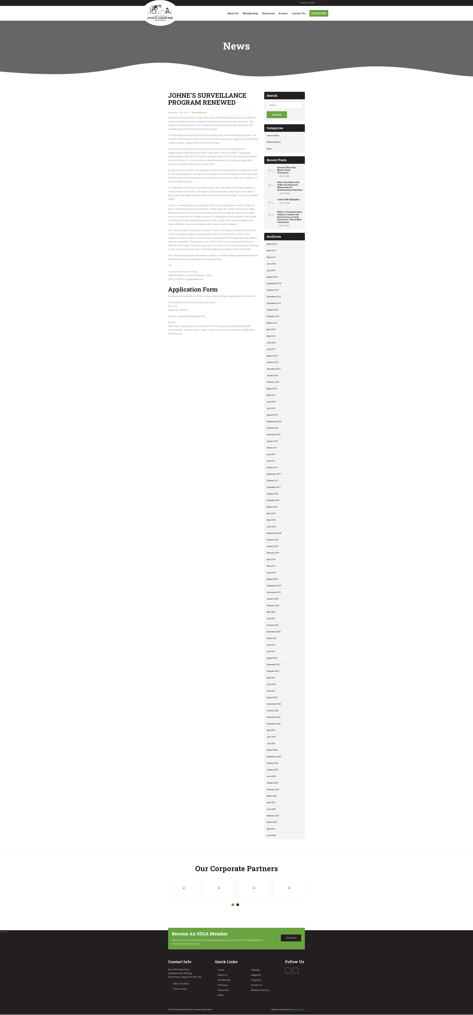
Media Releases (199, 112)
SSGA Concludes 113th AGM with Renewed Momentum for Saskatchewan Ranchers (289, 186)
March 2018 (272, 507)
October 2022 (273, 710)
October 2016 (273, 428)
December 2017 (274, 487)
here (248, 249)
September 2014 (274, 283)
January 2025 (272, 783)
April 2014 (271, 250)
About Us (232, 13)
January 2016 (272, 375)
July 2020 (271, 618)
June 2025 (271, 809)
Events (283, 13)
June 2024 (271, 776)
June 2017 (271, 454)
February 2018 (273, 500)
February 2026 (273, 816)
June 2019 (271, 572)
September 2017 (274, 474)
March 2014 (272, 244)
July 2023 (271, 743)
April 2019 (271, 559)
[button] (233, 905)
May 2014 (271, 257)
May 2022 (271, 678)
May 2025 (271, 802)
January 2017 (272, 441)
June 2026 (271, 835)
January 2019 (272, 546)
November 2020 (274, 632)
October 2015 (273, 362)
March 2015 (272, 323)
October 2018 (273, 540)
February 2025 (273, 789)
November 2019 (274, 592)
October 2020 (273, 625)
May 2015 (271, 336)
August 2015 (272, 356)
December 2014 (274, 303)
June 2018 (271, 526)
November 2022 (274, 717)
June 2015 (271, 342)
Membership (250, 13)
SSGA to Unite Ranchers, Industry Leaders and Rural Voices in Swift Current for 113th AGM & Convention (289, 217)
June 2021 (271, 645)
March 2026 (272, 822)
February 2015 (273, 316)
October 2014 (273, 290)
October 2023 (273, 763)
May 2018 (271, 520)
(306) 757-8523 (307, 3)
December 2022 (274, 724)
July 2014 (271, 270)
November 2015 (274, 369)
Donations (318, 13)
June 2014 (271, 264)
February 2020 (273, 605)
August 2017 (272, 467)
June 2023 (271, 737)
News (269, 149)
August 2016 (272, 415)
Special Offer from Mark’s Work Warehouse (286, 170)
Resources (268, 13)
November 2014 (274, 296)
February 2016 (273, 382)
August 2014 (272, 277)
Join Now (290, 938)
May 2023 (271, 730)
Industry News (273, 135)
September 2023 (274, 756)
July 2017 (271, 461)
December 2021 (274, 664)
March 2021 (272, 638)
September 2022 (274, 704)
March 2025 (272, 796)
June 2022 (271, 684)
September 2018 (274, 533)
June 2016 (271, 402)
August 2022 (272, 697)
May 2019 (271, 566)
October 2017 (273, 480)
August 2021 (272, 658)
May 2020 (271, 612)
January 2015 (272, 310)
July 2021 (271, 651)
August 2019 (272, 579)
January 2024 (272, 770)
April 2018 (271, 513)
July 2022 (271, 691)
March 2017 (272, 448)
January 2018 (272, 494)
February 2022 (273, 671)
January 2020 (272, 599)
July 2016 (271, 408)
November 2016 (274, 434)
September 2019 (274, 586)
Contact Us (298, 13)
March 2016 (272, 389)
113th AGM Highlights (288, 199)
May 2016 (271, 395)
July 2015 (271, 349)
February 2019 (273, 553)
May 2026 (271, 829)
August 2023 (272, 750)
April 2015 (271, 329)
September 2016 (274, 421)
